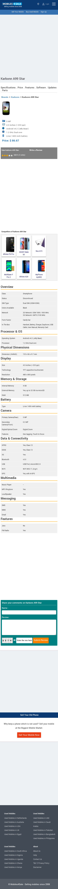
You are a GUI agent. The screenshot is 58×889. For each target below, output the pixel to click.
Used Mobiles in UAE (41, 818)
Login (47, 4)
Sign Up (44, 12)
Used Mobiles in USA (12, 826)
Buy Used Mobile (32, 12)
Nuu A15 (39, 251)
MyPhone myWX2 (39, 276)
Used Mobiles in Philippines (44, 838)
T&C (34, 863)
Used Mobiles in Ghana (13, 863)
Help (35, 855)
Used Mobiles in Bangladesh (44, 834)
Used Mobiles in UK (11, 830)
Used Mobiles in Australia (14, 822)
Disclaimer (37, 867)
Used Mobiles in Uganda (13, 859)
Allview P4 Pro (8, 254)
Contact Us (37, 859)
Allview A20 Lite (23, 277)
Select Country (38, 4)
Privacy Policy (43, 863)
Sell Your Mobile (18, 12)
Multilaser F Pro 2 (8, 276)
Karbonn (15, 97)
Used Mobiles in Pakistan (43, 830)
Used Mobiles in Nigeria (13, 855)
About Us (36, 851)
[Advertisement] (29, 45)
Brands (4, 97)
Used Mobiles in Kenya (13, 867)
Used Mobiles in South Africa (15, 851)
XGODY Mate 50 (24, 253)
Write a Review (35, 150)
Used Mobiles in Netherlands (15, 818)
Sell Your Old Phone (29, 715)
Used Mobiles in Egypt (12, 834)
